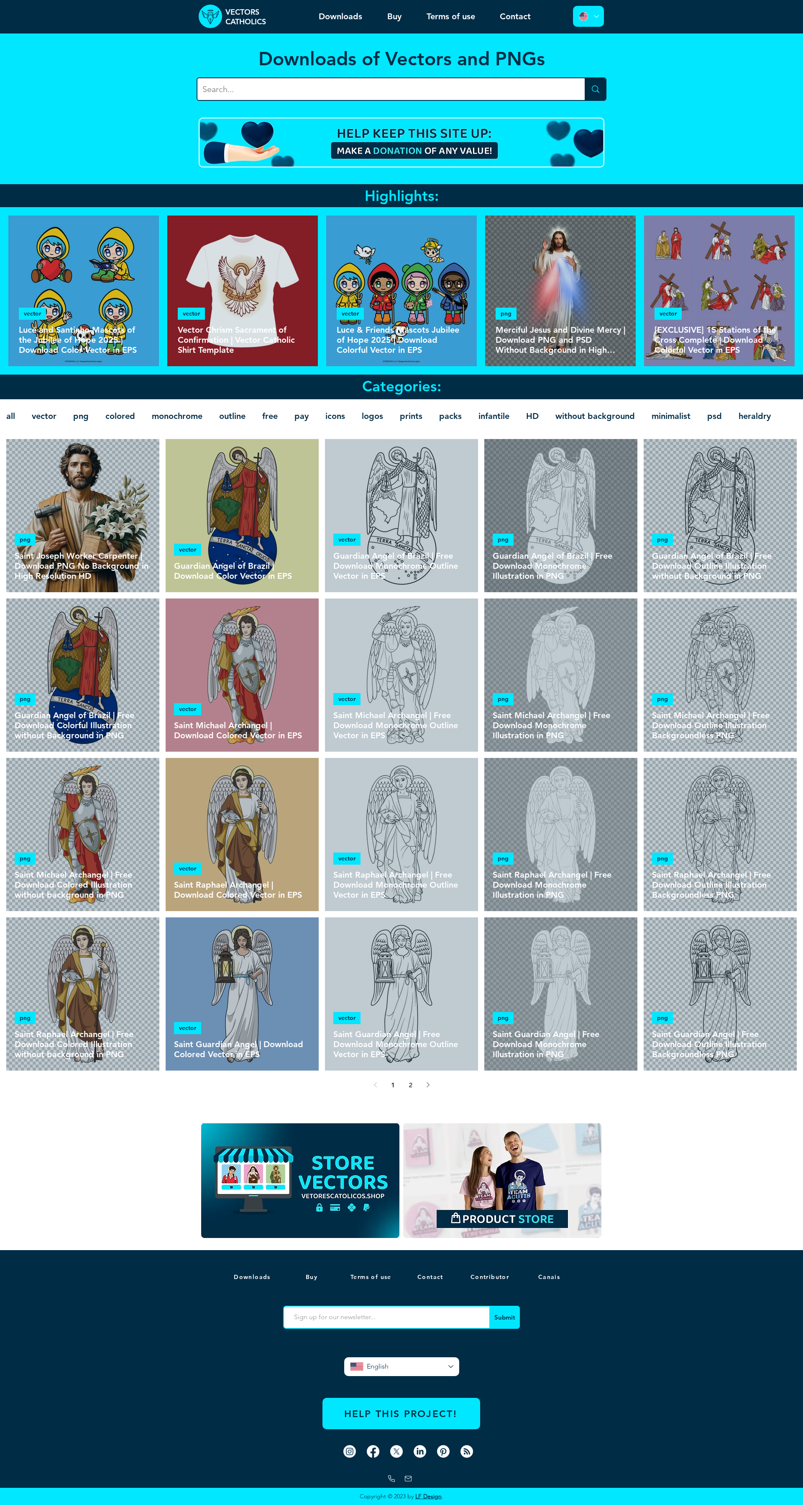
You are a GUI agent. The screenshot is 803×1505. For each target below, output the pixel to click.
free (270, 416)
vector (32, 313)
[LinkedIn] (420, 1451)
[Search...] (595, 89)
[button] (550, 1277)
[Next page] (427, 1084)
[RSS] (466, 1451)
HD (532, 416)
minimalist (671, 416)
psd (714, 416)
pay (301, 416)
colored (120, 416)
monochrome (177, 416)
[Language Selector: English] (588, 16)
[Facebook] (373, 1451)
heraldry (755, 416)
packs (450, 416)
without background (595, 416)
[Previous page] (375, 1084)
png (506, 313)
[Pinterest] (443, 1451)
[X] (396, 1451)
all (10, 416)
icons (335, 416)
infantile (493, 416)
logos (372, 416)
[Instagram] (349, 1451)
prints (411, 416)
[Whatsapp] (391, 1478)
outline (232, 416)
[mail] (408, 1478)
